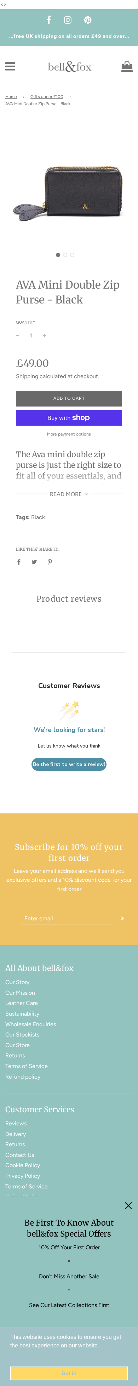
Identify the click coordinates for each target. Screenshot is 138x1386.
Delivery (15, 1134)
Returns (15, 1055)
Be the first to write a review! (69, 764)
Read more (66, 494)
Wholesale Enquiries (30, 1024)
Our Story (17, 982)
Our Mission (20, 992)
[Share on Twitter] (34, 561)
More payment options (69, 434)
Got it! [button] (69, 1373)
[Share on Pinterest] (50, 561)
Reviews (16, 1123)
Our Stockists (22, 1034)
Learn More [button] (25, 1355)
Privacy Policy (22, 1175)
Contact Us (19, 1155)
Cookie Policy (22, 1165)
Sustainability (22, 1013)
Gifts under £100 (46, 96)
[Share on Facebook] (21, 561)
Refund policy (22, 1076)
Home (11, 96)
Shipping (27, 376)
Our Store (17, 1045)
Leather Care (21, 1003)
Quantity (25, 322)
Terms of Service (26, 1066)
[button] (58, 255)
